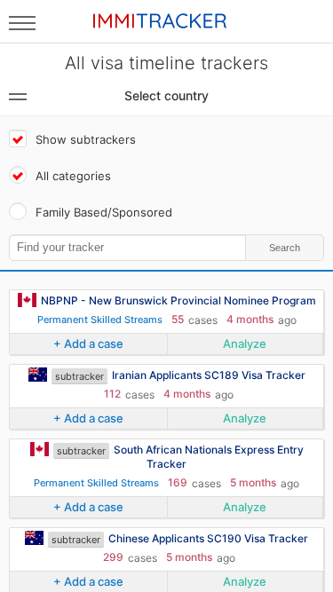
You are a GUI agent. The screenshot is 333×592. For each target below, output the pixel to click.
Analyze (244, 343)
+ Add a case (88, 343)
